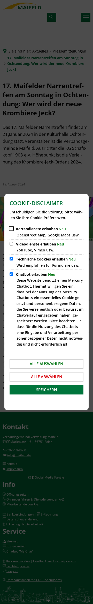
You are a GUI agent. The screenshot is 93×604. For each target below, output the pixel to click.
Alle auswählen (46, 363)
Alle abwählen (46, 376)
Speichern (46, 389)
